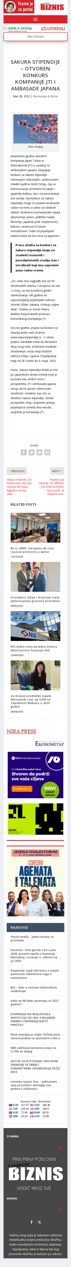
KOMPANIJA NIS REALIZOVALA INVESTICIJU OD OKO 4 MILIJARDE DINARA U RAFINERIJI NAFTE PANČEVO (33, 1019)
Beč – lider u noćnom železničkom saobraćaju (34, 989)
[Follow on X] (39, 1231)
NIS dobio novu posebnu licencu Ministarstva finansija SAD (34, 648)
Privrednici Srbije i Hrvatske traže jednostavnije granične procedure (35, 599)
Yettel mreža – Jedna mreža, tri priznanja (32, 938)
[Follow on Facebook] (31, 1231)
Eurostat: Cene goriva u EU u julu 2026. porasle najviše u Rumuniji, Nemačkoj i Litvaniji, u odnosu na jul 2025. (34, 955)
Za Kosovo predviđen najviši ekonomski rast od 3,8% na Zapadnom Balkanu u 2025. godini (31, 701)
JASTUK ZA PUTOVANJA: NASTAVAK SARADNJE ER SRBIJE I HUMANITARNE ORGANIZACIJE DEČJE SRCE (35, 1066)
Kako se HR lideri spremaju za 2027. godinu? (35, 1002)
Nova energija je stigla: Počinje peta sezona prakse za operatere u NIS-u (35, 1036)
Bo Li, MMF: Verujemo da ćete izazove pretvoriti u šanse (32, 550)
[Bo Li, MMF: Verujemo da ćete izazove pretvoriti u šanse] (35, 528)
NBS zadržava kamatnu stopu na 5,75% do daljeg (33, 1049)
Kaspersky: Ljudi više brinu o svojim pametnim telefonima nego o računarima (35, 974)
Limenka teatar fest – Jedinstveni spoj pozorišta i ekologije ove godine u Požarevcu (34, 1085)
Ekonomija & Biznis (45, 96)
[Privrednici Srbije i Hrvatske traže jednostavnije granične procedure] (35, 577)
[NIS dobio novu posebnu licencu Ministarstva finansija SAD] (35, 626)
